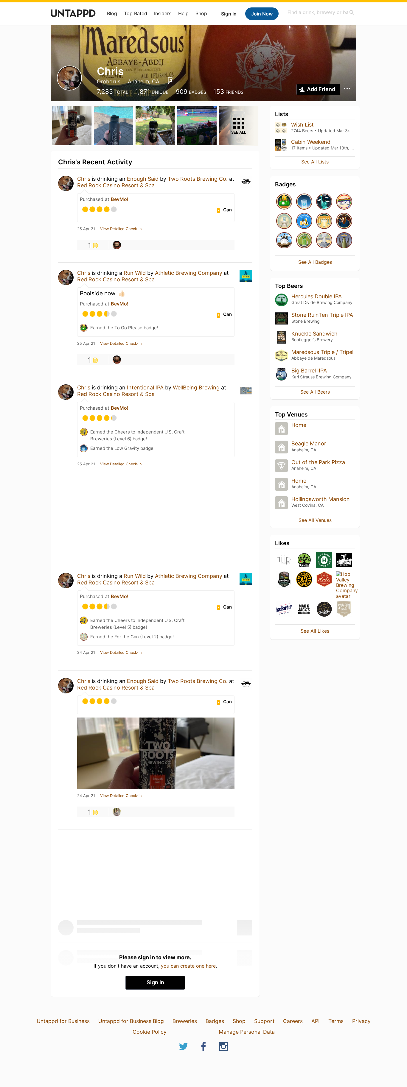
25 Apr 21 (86, 229)
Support (264, 1021)
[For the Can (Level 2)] (284, 221)
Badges (215, 1021)
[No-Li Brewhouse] (324, 579)
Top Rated (135, 13)
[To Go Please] (284, 202)
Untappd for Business (63, 1021)
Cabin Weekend (310, 142)
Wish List (302, 124)
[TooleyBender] (284, 579)
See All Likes (315, 631)
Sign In (229, 14)
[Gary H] (117, 245)
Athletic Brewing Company (188, 273)
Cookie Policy (150, 1032)
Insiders (162, 13)
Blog (112, 13)
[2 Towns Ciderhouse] (304, 560)
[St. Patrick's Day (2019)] (304, 240)
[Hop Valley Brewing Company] (344, 585)
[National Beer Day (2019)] (304, 221)
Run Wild (135, 273)
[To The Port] (284, 240)
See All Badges (315, 262)
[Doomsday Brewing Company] (344, 560)
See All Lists (315, 162)
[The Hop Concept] (324, 560)
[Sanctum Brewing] (344, 609)
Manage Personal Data (247, 1032)
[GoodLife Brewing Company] (324, 609)
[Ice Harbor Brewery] (284, 609)
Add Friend (321, 89)
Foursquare (170, 80)
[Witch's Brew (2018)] (344, 240)
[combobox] (321, 12)
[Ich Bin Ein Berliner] (324, 221)
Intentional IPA (145, 387)
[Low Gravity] (304, 202)
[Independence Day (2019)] (324, 202)
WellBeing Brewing (196, 387)
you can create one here (188, 966)
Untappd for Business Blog (131, 1021)
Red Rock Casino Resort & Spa (116, 185)
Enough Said (143, 179)
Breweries (185, 1021)
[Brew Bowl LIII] (324, 240)
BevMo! (119, 199)
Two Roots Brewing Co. (198, 179)
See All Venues (315, 520)
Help (183, 13)
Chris (83, 179)
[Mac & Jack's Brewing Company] (304, 609)
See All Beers (315, 392)
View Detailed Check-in (121, 229)
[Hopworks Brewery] (304, 579)
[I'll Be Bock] (344, 221)
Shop (201, 13)
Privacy (361, 1021)
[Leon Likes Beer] (117, 812)
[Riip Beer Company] (284, 560)
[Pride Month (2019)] (344, 202)
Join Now (262, 14)
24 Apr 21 (86, 653)
